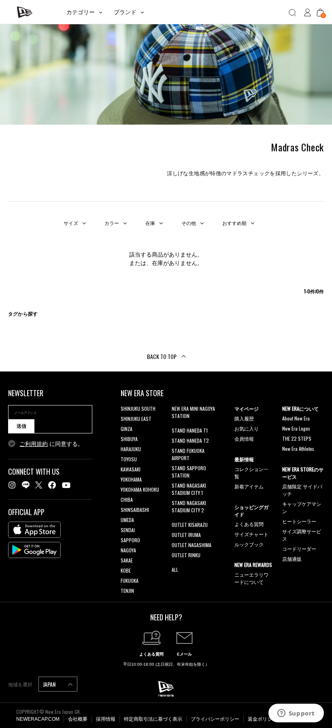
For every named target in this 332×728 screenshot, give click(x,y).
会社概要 (77, 719)
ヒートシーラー (299, 521)
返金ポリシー (262, 719)
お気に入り (246, 428)
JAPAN (50, 684)
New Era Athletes (298, 448)
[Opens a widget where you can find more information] (296, 714)
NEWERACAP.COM (38, 719)
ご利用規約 (33, 444)
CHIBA (127, 499)
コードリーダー (299, 548)
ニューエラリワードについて (251, 578)
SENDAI (128, 529)
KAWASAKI (130, 469)
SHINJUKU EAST (136, 418)
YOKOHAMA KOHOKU (140, 489)
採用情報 (105, 719)
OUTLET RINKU (186, 555)
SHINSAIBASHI (135, 509)
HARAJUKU (131, 449)
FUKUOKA (129, 580)
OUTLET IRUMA (186, 534)
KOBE (126, 570)
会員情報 (244, 438)
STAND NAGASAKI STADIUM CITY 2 (189, 506)
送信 (21, 426)
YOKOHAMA (131, 479)
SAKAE (127, 560)
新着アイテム (249, 486)
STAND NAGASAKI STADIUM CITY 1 (189, 489)
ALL (175, 569)
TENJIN (127, 590)
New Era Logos (296, 428)
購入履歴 (244, 418)
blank (177, 425)
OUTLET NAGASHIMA (191, 544)
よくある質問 (249, 523)
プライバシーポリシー (215, 719)
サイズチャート (251, 534)
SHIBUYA (129, 438)
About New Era (296, 418)
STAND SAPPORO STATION (189, 472)
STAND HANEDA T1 (190, 430)
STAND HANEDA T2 (190, 440)
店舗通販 (292, 558)
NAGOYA (128, 550)
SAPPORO (130, 540)
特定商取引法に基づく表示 (153, 719)
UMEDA (127, 519)
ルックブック (249, 544)
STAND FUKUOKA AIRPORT (188, 454)
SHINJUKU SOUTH (138, 408)
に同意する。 (51, 444)
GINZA (126, 428)
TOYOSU (129, 459)
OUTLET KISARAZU (190, 524)
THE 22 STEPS (296, 438)
